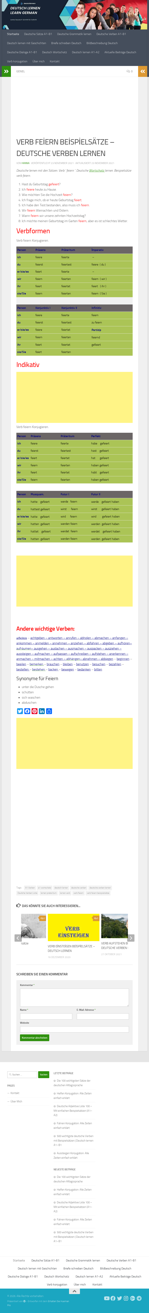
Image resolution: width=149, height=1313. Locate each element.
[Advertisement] (74, 109)
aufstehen (99, 654)
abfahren (93, 643)
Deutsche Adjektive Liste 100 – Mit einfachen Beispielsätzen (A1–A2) (73, 1111)
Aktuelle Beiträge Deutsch (120, 52)
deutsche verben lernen (100, 887)
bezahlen (115, 664)
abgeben (108, 643)
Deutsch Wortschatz (54, 52)
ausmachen (76, 648)
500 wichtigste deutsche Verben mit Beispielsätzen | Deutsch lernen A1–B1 (73, 1140)
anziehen (77, 643)
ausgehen (41, 648)
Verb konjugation (17, 61)
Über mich (39, 61)
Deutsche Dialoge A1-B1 (22, 52)
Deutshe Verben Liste (27, 893)
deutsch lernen (61, 887)
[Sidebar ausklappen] (6, 71)
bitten (98, 669)
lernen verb (65, 893)
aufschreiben (79, 654)
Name (24, 1009)
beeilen (21, 664)
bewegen (67, 669)
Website (24, 1022)
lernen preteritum (49, 893)
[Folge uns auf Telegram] (139, 1298)
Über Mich (16, 1101)
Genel (20, 71)
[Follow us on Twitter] (119, 1298)
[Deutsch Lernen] (106, 1298)
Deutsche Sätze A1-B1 (38, 34)
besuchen (98, 664)
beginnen (123, 659)
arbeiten (21, 638)
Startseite (13, 34)
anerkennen (117, 654)
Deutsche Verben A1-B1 (111, 34)
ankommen (24, 643)
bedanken (84, 669)
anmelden (42, 643)
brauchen (53, 664)
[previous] (18, 938)
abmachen (101, 638)
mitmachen (42, 659)
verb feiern (78, 893)
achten (58, 659)
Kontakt (55, 61)
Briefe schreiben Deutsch (66, 43)
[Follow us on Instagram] (126, 1298)
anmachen (24, 659)
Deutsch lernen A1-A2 (85, 52)
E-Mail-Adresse (86, 1009)
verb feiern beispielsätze (98, 893)
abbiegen (107, 659)
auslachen (58, 648)
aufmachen (42, 654)
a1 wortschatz (44, 887)
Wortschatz (97, 171)
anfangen (118, 638)
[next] (130, 938)
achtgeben (37, 638)
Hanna (25, 163)
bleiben (68, 664)
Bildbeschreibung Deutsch (102, 43)
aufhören (124, 643)
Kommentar (27, 985)
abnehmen (90, 659)
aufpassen (60, 654)
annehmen (59, 643)
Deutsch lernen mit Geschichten (26, 43)
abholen (85, 638)
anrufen (71, 638)
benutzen (82, 664)
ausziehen (112, 648)
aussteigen (23, 654)
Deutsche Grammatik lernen (74, 34)
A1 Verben (30, 887)
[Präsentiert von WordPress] (24, 1301)
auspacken (94, 648)
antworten (55, 638)
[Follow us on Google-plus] (132, 1298)
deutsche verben (78, 887)
